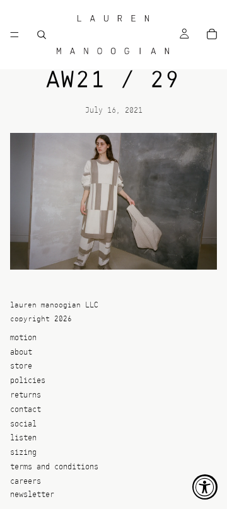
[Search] (41, 35)
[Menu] (14, 34)
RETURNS (25, 395)
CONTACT (25, 410)
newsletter (32, 495)
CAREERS (25, 482)
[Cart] (212, 35)
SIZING (23, 453)
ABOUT (21, 352)
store (21, 367)
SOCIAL (23, 424)
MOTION (23, 338)
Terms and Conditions (54, 467)
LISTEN (23, 439)
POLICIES (27, 381)
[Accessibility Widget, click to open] (205, 487)
